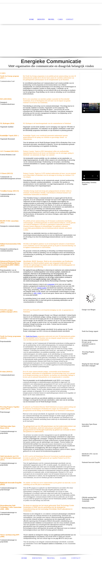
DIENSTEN (41, 19)
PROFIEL (51, 19)
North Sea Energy (32, 336)
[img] (51, 8)
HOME (31, 19)
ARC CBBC (37, 293)
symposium (50, 284)
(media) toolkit (42, 288)
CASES (60, 19)
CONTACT (69, 19)
